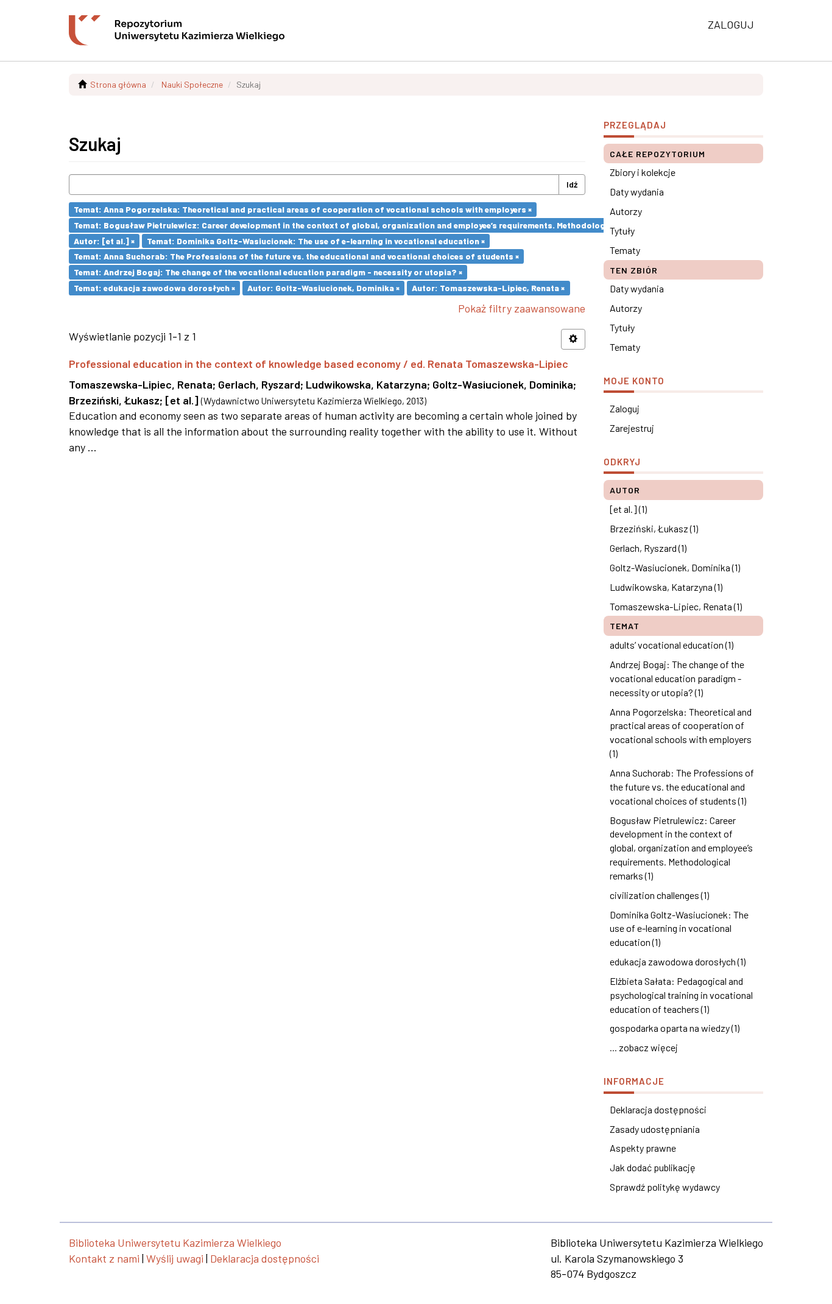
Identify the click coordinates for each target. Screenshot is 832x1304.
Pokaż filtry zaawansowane (521, 308)
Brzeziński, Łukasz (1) (654, 528)
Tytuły (622, 230)
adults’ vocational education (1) (671, 644)
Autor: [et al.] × (104, 240)
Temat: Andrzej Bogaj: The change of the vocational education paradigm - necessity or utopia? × (268, 272)
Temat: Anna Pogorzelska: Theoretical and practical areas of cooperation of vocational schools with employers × (303, 209)
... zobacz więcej (644, 1047)
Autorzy (626, 211)
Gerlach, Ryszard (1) (648, 548)
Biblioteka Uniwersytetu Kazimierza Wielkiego (175, 1242)
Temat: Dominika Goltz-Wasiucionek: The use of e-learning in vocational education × (316, 240)
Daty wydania (637, 191)
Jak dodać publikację (653, 1167)
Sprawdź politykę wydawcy (665, 1187)
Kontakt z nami (104, 1258)
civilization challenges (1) (659, 895)
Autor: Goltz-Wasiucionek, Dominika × (323, 288)
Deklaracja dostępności (658, 1109)
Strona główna (118, 84)
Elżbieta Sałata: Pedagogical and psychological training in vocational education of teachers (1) (681, 995)
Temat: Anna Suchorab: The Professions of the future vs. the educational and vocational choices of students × (296, 256)
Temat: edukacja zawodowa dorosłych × (154, 288)
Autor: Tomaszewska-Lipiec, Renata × (488, 288)
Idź (571, 184)
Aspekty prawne (643, 1148)
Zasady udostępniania (655, 1129)
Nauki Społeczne (192, 84)
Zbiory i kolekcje (642, 172)
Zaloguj (625, 408)
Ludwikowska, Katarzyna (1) (666, 587)
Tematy (625, 250)
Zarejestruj (632, 428)
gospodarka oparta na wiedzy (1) (674, 1028)
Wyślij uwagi (174, 1258)
